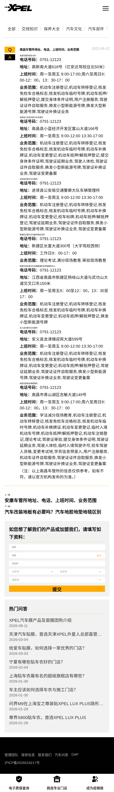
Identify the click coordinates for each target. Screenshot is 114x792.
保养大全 (52, 29)
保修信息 (28, 755)
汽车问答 (61, 755)
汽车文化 (74, 29)
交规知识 (30, 29)
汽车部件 (96, 29)
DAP (74, 754)
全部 (12, 29)
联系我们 (45, 755)
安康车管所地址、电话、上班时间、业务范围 (51, 500)
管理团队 (11, 755)
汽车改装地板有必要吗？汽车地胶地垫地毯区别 (53, 512)
